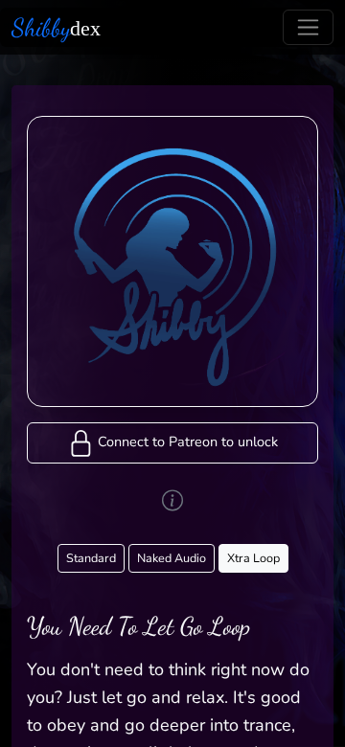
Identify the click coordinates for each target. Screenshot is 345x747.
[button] (172, 443)
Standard (91, 558)
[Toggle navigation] (308, 27)
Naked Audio (171, 558)
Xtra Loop (253, 558)
